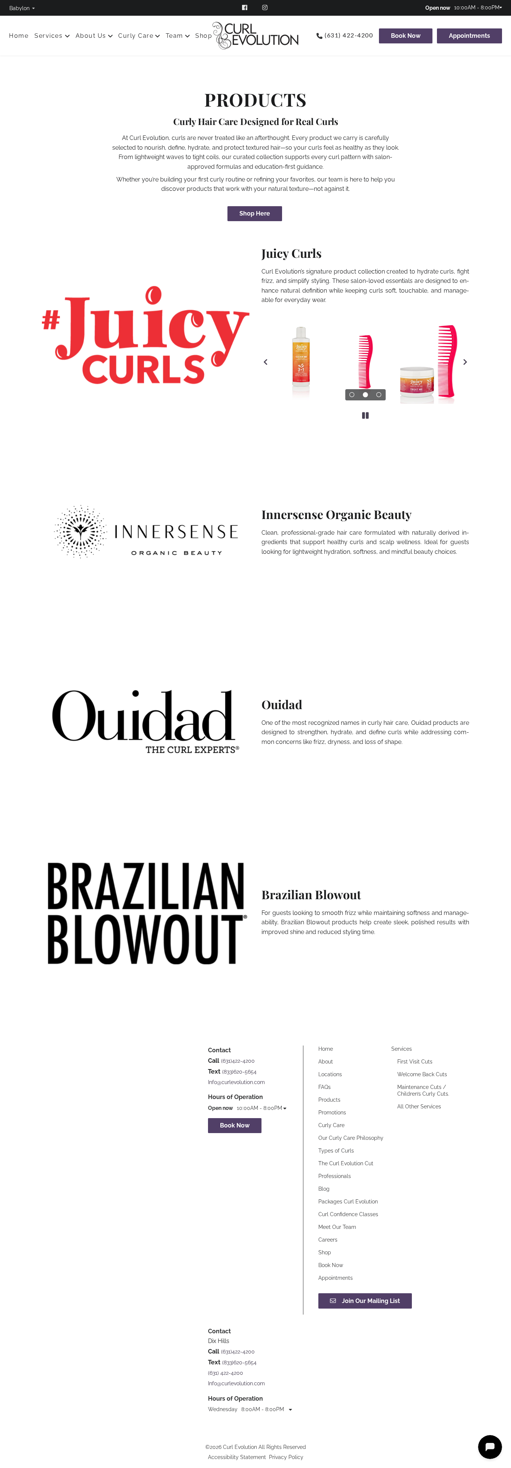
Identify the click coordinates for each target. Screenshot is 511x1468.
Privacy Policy (286, 1457)
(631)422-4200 (238, 1061)
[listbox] (22, 7)
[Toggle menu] (67, 36)
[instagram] (266, 7)
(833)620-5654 (239, 1072)
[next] (465, 361)
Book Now (405, 35)
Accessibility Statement (237, 1457)
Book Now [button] (235, 1125)
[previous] (265, 361)
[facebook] (245, 7)
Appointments (469, 35)
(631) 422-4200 (349, 36)
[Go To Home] (255, 36)
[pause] (365, 416)
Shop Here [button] (254, 213)
